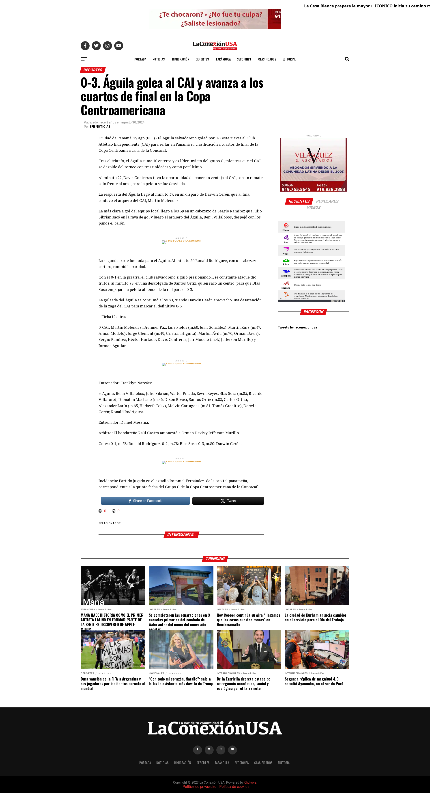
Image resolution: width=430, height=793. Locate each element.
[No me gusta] (114, 511)
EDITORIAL (289, 59)
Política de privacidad (199, 786)
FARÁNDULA (223, 59)
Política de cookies (234, 786)
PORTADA (140, 59)
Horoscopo (337, 301)
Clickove (250, 782)
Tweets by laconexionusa (297, 327)
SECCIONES (244, 59)
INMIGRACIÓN (180, 59)
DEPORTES (202, 59)
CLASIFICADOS (267, 59)
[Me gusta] (101, 511)
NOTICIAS (159, 59)
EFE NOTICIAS (100, 126)
